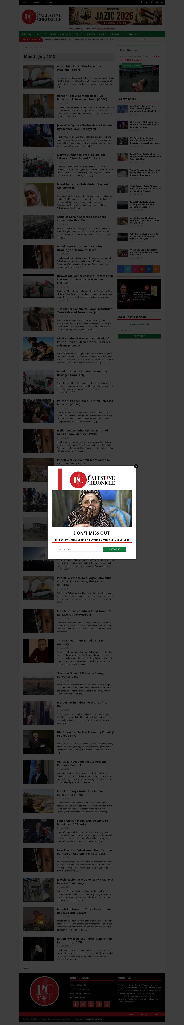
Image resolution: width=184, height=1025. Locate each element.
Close (136, 466)
